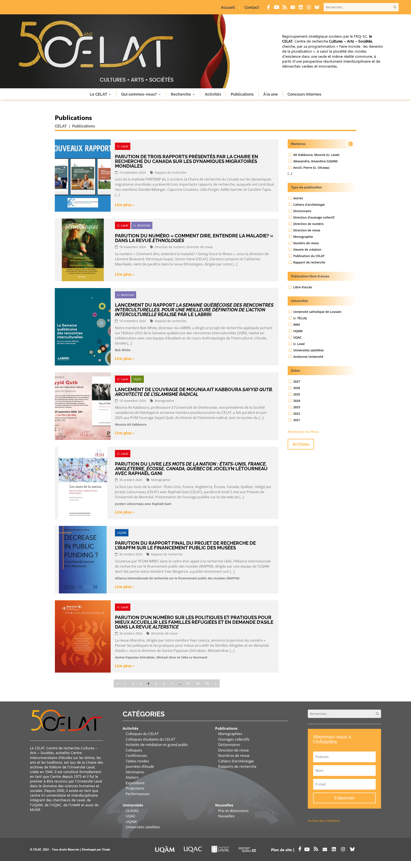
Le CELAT (98, 94)
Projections (135, 788)
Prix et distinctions (233, 810)
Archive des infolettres (324, 821)
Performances (137, 793)
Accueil (228, 7)
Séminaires (135, 771)
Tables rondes (137, 761)
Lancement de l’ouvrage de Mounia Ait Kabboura (194, 392)
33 (207, 683)
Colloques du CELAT (142, 733)
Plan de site (281, 849)
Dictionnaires (229, 744)
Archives (300, 444)
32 (198, 683)
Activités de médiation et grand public (157, 744)
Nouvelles (226, 816)
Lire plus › (124, 204)
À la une (270, 94)
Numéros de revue (234, 755)
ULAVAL (132, 810)
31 (188, 683)
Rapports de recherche (237, 766)
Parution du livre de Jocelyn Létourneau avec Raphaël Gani (191, 468)
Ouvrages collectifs (233, 739)
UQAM (131, 821)
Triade (106, 849)
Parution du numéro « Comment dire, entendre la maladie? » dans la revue (194, 238)
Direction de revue (233, 750)
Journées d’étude (140, 766)
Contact (251, 7)
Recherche (181, 94)
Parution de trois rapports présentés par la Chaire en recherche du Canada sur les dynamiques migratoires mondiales (186, 161)
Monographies (230, 733)
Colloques (134, 750)
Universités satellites (143, 826)
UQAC (131, 816)
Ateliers (132, 777)
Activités (213, 94)
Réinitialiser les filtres (303, 432)
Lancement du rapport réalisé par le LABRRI (194, 309)
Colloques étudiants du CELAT (150, 739)
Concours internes (304, 94)
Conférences (136, 755)
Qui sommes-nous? (139, 94)
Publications (242, 94)
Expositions (135, 782)
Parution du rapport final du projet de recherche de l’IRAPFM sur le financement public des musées (185, 545)
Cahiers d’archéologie (236, 761)
